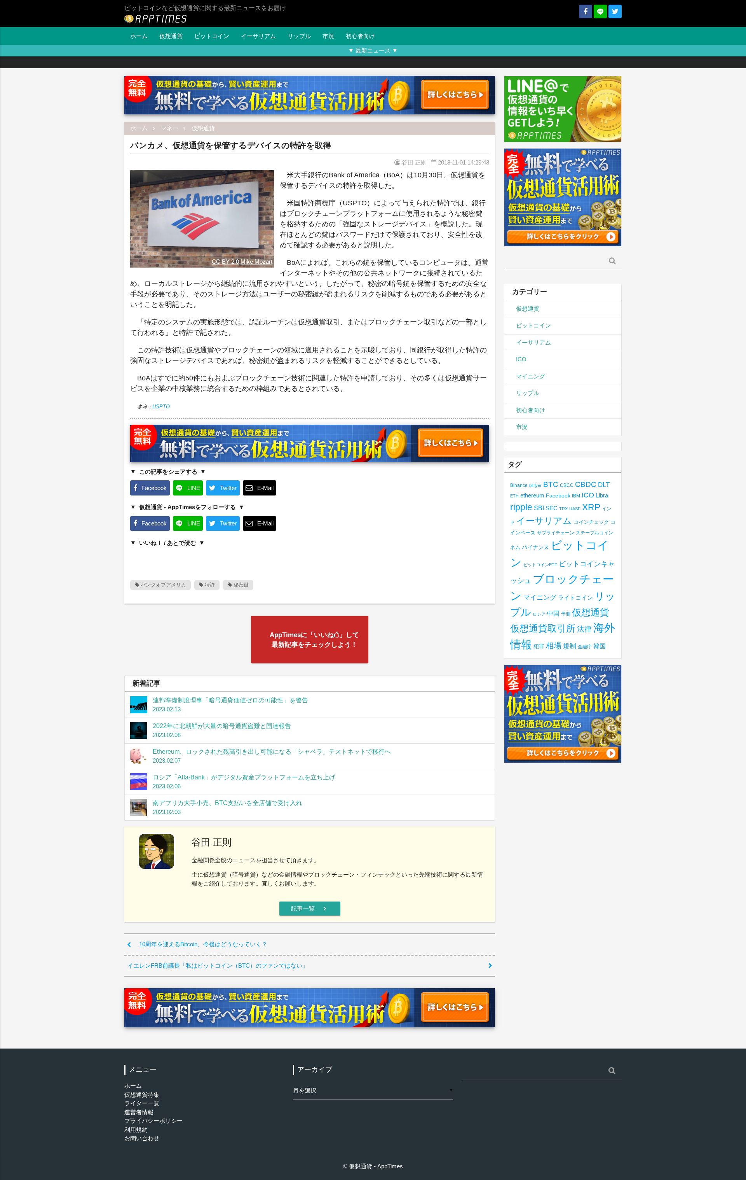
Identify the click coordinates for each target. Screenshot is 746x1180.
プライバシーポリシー (153, 1120)
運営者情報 (138, 1112)
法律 (584, 629)
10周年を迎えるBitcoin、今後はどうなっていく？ (203, 944)
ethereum (532, 495)
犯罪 (538, 647)
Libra (602, 495)
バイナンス (535, 547)
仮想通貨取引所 (542, 628)
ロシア (539, 614)
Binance (519, 485)
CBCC (566, 485)
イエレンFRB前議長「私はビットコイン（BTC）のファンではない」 (217, 965)
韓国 (599, 646)
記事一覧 (310, 908)
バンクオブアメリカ (162, 585)
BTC (550, 484)
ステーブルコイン (594, 532)
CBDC (585, 484)
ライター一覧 (141, 1103)
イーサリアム (258, 36)
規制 (569, 646)
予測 (565, 614)
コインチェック (591, 522)
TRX (563, 508)
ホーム (139, 36)
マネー (169, 128)
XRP (591, 507)
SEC (552, 508)
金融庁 (585, 647)
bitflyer (535, 485)
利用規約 (136, 1129)
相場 (553, 645)
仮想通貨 (171, 36)
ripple (521, 507)
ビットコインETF (540, 564)
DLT (604, 484)
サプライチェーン (555, 532)
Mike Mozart (256, 261)
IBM (576, 496)
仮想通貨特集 (141, 1094)
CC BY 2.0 (225, 261)
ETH (514, 496)
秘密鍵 (240, 585)
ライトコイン (575, 597)
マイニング (530, 376)
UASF (574, 508)
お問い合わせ (141, 1138)
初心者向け (360, 36)
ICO (521, 359)
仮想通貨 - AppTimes (376, 1166)
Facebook (558, 496)
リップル (299, 36)
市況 (328, 36)
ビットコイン (211, 36)
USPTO (161, 407)
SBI (539, 507)
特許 (209, 585)
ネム (515, 547)
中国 (553, 613)
